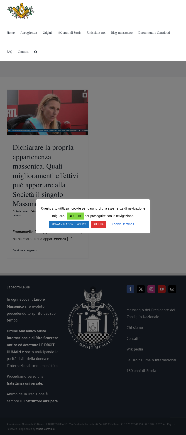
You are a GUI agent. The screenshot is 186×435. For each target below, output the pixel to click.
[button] (35, 51)
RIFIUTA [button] (98, 224)
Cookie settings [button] (123, 224)
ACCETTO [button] (75, 216)
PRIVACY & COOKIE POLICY (68, 224)
